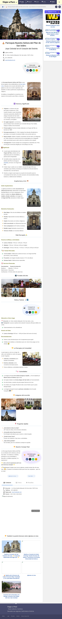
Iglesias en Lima (13, 476)
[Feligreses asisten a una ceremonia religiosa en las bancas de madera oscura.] (32, 35)
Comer (44, 2)
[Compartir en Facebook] (27, 70)
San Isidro (22, 84)
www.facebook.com (10, 60)
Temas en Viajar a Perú (25, 616)
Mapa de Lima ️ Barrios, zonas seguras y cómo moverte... (52, 34)
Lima (22, 2)
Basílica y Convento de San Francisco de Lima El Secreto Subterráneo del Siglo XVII (11, 556)
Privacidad (13, 616)
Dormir (37, 2)
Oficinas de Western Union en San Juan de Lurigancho (53, 41)
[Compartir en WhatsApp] (33, 70)
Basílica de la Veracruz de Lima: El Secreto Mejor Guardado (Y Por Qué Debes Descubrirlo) (11, 577)
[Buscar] (59, 2)
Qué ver (30, 2)
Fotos (19, 482)
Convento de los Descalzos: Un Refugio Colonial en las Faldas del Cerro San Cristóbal (11, 596)
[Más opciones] (36, 70)
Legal (8, 616)
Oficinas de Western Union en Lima (53, 26)
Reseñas (30, 482)
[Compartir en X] (30, 70)
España (6, 162)
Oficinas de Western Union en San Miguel (53, 56)
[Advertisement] (11, 70)
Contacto (8, 482)
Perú (53, 2)
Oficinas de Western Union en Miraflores (53, 48)
